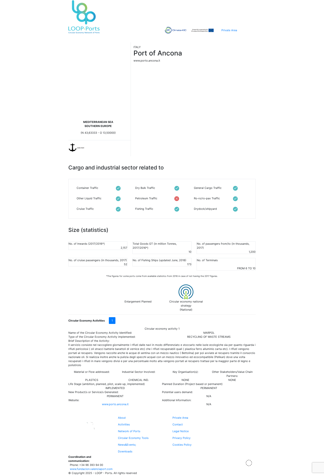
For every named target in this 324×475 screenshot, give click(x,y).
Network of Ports (129, 431)
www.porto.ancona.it (115, 404)
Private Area (229, 30)
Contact (177, 424)
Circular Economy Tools (133, 438)
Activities (124, 424)
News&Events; (127, 444)
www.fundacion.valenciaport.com (91, 469)
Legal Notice (180, 431)
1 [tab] (112, 320)
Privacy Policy (181, 438)
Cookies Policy (182, 444)
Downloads (125, 451)
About (122, 417)
